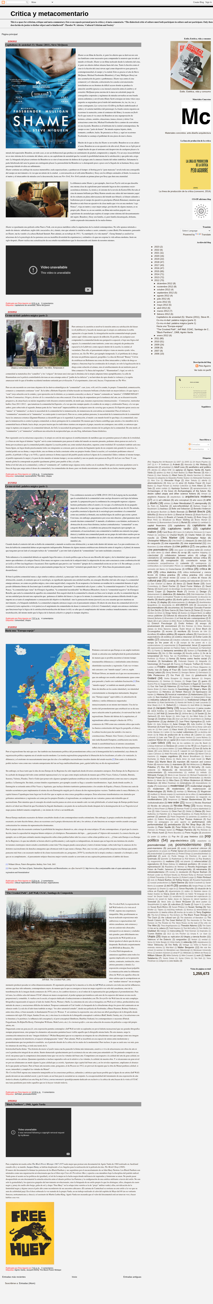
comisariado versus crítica (193, 558)
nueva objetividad (200, 809)
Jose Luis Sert (181, 719)
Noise (170, 808)
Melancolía (167, 770)
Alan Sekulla (162, 475)
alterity (204, 480)
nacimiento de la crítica (186, 794)
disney (153, 602)
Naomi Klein (174, 797)
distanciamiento (178, 602)
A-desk (176, 464)
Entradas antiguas (132, 1277)
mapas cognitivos (169, 756)
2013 (157, 277)
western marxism (163, 953)
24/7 (149, 464)
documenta (166, 605)
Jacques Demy (33, 1166)
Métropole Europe (39, 883)
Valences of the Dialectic (159, 939)
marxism (181, 761)
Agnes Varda (193, 470)
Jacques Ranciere (187, 708)
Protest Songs (185, 854)
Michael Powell (154, 778)
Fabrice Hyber (180, 648)
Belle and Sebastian (181, 508)
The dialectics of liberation (191, 918)
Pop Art (175, 836)
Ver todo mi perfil (202, 370)
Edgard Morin (196, 613)
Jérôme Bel (187, 714)
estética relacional (183, 637)
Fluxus (162, 659)
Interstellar (152, 702)
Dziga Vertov (171, 613)
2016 (157, 268)
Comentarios (197, 449)
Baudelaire (152, 509)
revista (172, 872)
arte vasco (197, 500)
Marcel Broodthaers (191, 756)
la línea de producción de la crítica (173, 735)
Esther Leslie (202, 637)
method (191, 772)
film (163, 653)
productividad (156, 854)
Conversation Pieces (171, 566)
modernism (158, 788)
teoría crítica (167, 912)
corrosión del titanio (156, 569)
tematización (153, 912)
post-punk (171, 848)
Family (157, 651)
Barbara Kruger (200, 506)
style (165, 904)
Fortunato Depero (186, 661)
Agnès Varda (20, 1270)
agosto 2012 (163, 295)
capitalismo (179, 525)
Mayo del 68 (180, 767)
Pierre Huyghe (191, 832)
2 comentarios (47, 881)
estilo (151, 639)
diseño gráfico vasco (185, 599)
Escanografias (154, 631)
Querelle (164, 859)
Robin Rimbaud (204, 877)
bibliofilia (151, 514)
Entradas (195, 444)
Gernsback (203, 672)
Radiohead (176, 859)
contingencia (201, 563)
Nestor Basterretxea (192, 799)
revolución (183, 872)
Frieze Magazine (200, 667)
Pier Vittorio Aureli (156, 832)
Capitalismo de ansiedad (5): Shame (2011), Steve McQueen (36, 45)
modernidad (177, 785)
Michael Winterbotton (191, 778)
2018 (157, 262)
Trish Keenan (190, 931)
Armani (204, 494)
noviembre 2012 (165, 286)
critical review (168, 578)
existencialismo (154, 645)
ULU (169, 934)
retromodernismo (156, 872)
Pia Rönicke (202, 830)
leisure (208, 740)
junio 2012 (162, 302)
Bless (161, 517)
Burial (184, 522)
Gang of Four (170, 669)
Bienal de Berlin (166, 515)
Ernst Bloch (201, 629)
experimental (169, 645)
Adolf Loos (179, 467)
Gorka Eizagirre (171, 678)
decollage (176, 589)
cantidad (204, 522)
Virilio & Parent (200, 945)
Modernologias (155, 791)
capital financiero (157, 525)
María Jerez (181, 759)
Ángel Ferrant (163, 486)
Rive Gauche (173, 877)
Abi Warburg (201, 464)
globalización (201, 675)
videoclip (187, 942)
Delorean (204, 589)
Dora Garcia (170, 610)
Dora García (184, 610)
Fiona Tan (168, 656)
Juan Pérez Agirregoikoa (190, 721)
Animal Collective (180, 486)
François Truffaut (192, 664)
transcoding (175, 931)
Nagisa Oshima (158, 797)
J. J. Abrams (182, 705)
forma (172, 658)
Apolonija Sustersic (180, 488)
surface (208, 904)
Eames (184, 613)
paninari (151, 816)
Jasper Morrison (175, 711)
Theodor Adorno (189, 925)
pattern (150, 819)
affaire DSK (167, 470)
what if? (176, 953)
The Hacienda (193, 920)
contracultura (153, 566)
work (198, 955)
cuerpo (183, 578)
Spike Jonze (173, 899)
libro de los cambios (181, 743)
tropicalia (204, 931)
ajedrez (160, 473)
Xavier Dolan (168, 958)
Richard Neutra (170, 875)
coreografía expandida (195, 565)
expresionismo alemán (160, 648)
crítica (189, 568)
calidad (194, 522)
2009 (157, 344)
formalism (152, 661)
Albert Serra (177, 475)
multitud (153, 794)
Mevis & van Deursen (177, 775)
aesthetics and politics (200, 467)
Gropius (178, 681)
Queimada (152, 859)
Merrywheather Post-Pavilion (193, 770)
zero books (174, 961)
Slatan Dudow (154, 894)
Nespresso (172, 799)
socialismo (177, 896)
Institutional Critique (197, 699)
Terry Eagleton (203, 912)
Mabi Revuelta (171, 754)
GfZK (99, 494)
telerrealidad (202, 910)
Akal (168, 473)
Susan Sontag (195, 907)
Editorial (170, 615)
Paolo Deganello (178, 817)
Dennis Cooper (155, 591)
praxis (164, 851)
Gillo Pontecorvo (156, 675)
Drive (159, 613)
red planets (185, 861)
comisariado (169, 558)
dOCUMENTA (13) (184, 605)
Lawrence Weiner (155, 740)
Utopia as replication (170, 936)
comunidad (19, 476)
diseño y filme (205, 600)
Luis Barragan (197, 751)
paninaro (162, 816)
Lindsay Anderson (155, 746)
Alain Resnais (194, 472)
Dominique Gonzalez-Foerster (197, 607)
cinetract (207, 550)
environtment (171, 626)
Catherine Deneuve (193, 532)
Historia (160, 694)
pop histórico (191, 836)
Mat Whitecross (193, 764)
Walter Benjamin (186, 947)
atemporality (201, 503)
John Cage (181, 716)
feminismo (153, 653)
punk (164, 856)
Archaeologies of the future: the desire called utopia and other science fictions (179, 492)
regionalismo (53, 883)
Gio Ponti (175, 675)
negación (203, 797)
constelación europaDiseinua (161, 563)
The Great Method (173, 920)
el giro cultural (162, 621)
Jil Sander (199, 713)
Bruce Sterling (183, 520)
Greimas (166, 681)
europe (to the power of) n (194, 643)
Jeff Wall (99, 984)
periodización (174, 824)
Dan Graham (156, 584)
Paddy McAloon (201, 814)
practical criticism (199, 848)
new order (173, 802)
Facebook (194, 648)
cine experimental (193, 543)
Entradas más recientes (14, 1277)
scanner (159, 886)
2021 (157, 253)
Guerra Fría (152, 684)
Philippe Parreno (184, 830)
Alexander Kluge (172, 480)
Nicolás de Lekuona (160, 806)
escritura (182, 631)
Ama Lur (171, 483)
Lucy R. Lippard (180, 751)
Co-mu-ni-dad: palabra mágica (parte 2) (26, 315)
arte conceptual (182, 500)
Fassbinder (203, 650)
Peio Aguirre (205, 366)
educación (182, 615)
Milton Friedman (169, 783)
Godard (152, 678)
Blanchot (151, 517)
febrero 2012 (163, 314)
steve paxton (201, 902)
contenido (184, 563)
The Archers (175, 915)
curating (171, 580)
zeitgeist (162, 961)
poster (183, 848)
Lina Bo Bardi (201, 743)
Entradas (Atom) (27, 1283)
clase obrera (171, 552)
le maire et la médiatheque (190, 740)
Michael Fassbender (199, 775)
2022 (157, 250)
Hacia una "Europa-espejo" (20, 630)
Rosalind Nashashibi (202, 880)
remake (204, 864)
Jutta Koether (197, 724)
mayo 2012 (163, 305)
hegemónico (153, 692)
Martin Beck (166, 761)
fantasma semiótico (173, 650)
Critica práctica (167, 575)
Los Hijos (152, 749)
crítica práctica (189, 575)
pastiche (204, 817)
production (206, 851)
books (190, 517)
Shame (163, 889)
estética (167, 637)
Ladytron (198, 735)
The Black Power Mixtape (50, 1270)
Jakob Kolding (157, 711)
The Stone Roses (179, 923)
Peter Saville (164, 827)
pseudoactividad (201, 854)
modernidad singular (200, 786)
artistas (167, 503)
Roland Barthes (165, 880)
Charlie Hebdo (194, 535)
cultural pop (154, 580)
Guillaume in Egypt (189, 684)
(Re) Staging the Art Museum (160, 462)
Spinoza (186, 899)
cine (200, 540)
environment (154, 626)
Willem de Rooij (201, 953)
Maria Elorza (166, 759)
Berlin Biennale (177, 512)
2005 (187, 462)
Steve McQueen (43, 305)
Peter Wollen (182, 827)
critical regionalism (23, 883)
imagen (187, 697)
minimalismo (185, 783)
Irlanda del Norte (185, 702)
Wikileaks (187, 953)
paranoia (193, 817)
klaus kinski (177, 729)
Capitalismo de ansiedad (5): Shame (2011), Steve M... (184, 317)
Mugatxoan (206, 791)
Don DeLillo (156, 610)
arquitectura (175, 497)
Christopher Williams (158, 540)
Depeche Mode (175, 591)
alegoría (161, 478)
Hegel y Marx (200, 689)
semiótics (183, 885)
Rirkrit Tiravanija (157, 877)
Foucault (166, 664)
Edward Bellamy (154, 618)
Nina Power (160, 809)
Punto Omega (178, 856)
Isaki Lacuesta (202, 702)
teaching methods (175, 910)
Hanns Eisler (153, 689)
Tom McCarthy (190, 928)
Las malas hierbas (184, 737)
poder (153, 837)
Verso (150, 942)
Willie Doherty (172, 955)
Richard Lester (154, 875)
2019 (157, 259)
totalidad (152, 931)
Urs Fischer (181, 934)
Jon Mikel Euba (196, 716)
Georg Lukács (154, 672)
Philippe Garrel (165, 830)
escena (169, 631)
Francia (177, 664)
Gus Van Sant (156, 686)
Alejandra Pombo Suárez (179, 478)
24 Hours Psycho (200, 462)
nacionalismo (30, 476)
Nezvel (188, 803)
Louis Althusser (185, 748)
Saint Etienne (177, 882)
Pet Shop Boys (193, 824)
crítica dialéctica (168, 572)
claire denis (156, 553)
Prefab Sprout (177, 851)
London (181, 746)
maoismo (151, 756)
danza (179, 583)
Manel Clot (203, 754)
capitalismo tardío (179, 528)
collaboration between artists (179, 555)
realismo (170, 861)
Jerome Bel (173, 713)
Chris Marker (169, 537)
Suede (187, 904)
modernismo (178, 788)
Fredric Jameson (167, 666)
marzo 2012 (163, 311)
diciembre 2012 (165, 283)
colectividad (153, 555)
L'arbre (166, 732)
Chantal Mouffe (177, 535)
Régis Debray (169, 864)
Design (203, 591)
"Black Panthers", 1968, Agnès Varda (25, 1104)
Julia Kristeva (163, 724)
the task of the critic (199, 923)
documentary (174, 607)
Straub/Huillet (153, 904)
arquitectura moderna (198, 496)
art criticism (164, 500)
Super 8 (197, 904)
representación (154, 867)
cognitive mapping (199, 553)
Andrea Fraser (194, 483)
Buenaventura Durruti (169, 522)
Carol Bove (167, 532)
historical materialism (177, 694)
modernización (199, 789)
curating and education (189, 581)
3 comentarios (47, 474)
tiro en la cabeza (157, 928)
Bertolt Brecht (197, 511)
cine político (201, 546)
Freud (186, 667)
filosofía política (192, 653)
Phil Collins (197, 827)
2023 (157, 246)
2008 (157, 347)
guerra (204, 681)
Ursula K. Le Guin (198, 934)
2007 (157, 350)
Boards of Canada (175, 517)
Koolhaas (192, 729)
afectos (154, 470)
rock (152, 880)
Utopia (49, 476)
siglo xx (172, 889)
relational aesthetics (188, 864)
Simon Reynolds (186, 888)
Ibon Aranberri (162, 697)
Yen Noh (198, 958)
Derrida (191, 592)
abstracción (153, 467)
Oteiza (198, 811)
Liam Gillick (158, 742)
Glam (188, 675)
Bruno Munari (201, 520)
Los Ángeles (202, 746)
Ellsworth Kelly (204, 621)
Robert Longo (188, 877)
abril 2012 (162, 308)
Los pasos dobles (166, 749)
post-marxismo (155, 848)
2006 (157, 353)
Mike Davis (174, 780)
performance (198, 822)
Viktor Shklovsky (156, 945)
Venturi (194, 939)
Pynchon (193, 856)
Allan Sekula (191, 480)
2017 (157, 265)
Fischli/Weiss (183, 656)
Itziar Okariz (153, 705)
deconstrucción (190, 589)
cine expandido (171, 543)
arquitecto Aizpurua (156, 497)
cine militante (165, 546)
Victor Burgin (161, 942)
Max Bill (165, 767)
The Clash (152, 917)
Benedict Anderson (202, 508)
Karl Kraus (178, 727)
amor (181, 483)
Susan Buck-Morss (159, 907)
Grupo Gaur (191, 681)
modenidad (162, 786)
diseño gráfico (165, 599)
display (163, 602)
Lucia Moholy (163, 751)
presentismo (192, 851)
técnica (190, 910)
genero (204, 670)
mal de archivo (187, 753)
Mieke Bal (161, 780)
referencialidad (200, 861)
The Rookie (163, 923)
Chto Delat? (177, 541)
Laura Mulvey (202, 737)
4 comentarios (47, 618)
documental (202, 605)
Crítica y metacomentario (53, 1079)
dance (169, 583)
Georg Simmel (172, 672)
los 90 (191, 746)
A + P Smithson (162, 464)
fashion (191, 651)
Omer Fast (177, 811)
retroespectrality (184, 869)
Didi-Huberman (197, 594)
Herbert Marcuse (183, 692)
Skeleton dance (201, 891)
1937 (179, 462)
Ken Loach (163, 729)
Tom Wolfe (203, 928)
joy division (169, 721)
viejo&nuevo (202, 942)
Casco (179, 532)
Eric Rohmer (187, 626)
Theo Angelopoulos (169, 926)
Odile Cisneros (161, 811)
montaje (180, 791)
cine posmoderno (158, 549)
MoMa (170, 791)
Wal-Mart (170, 947)
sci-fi (170, 885)
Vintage (186, 945)
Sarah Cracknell (195, 883)
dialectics (181, 594)
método (203, 772)
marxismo (177, 764)
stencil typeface (201, 899)
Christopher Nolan (196, 538)
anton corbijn (161, 488)
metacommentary (175, 772)
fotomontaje (153, 664)
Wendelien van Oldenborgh (178, 950)
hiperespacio (201, 692)
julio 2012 (162, 298)
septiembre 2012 (165, 292)
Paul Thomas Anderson (191, 819)
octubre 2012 (164, 289)
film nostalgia (175, 653)
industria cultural (158, 699)
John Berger (166, 716)
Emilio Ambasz (186, 623)
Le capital (171, 740)
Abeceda (188, 464)
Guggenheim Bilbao (169, 684)
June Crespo (179, 724)
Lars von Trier (165, 737)
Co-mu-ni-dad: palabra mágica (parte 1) (26, 486)
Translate (206, 234)
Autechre (164, 506)
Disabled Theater (172, 597)
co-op (184, 552)
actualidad (166, 467)
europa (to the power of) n (161, 642)
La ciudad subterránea (183, 732)
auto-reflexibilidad (181, 506)
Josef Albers (196, 719)
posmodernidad (156, 844)
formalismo (167, 661)
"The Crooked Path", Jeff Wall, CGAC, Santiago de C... (183, 329)
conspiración (172, 560)
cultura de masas (199, 578)
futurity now (153, 670)
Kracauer (204, 729)
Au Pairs (151, 506)
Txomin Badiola (155, 934)
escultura (152, 634)
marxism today (163, 764)
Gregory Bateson (191, 678)
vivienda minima (155, 947)
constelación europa (196, 560)
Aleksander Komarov (202, 478)
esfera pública (167, 634)
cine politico (182, 546)
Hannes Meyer (200, 686)
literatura (170, 746)
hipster (150, 694)
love (197, 748)
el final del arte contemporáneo (191, 618)
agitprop (179, 470)
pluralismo (206, 833)
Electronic (189, 621)
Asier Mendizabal (182, 503)
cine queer (179, 550)
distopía (192, 602)
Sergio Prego (197, 886)
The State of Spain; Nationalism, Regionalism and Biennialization (43, 868)
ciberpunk (189, 540)
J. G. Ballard (167, 705)
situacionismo (174, 891)
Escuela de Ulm (199, 631)
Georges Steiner (188, 672)
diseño (151, 599)
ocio (149, 811)
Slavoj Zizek (169, 894)
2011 (157, 338)
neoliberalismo (155, 799)
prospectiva (170, 854)
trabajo (163, 931)
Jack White (195, 705)
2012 (157, 280)
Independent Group (202, 697)
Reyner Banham (200, 872)
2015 (157, 271)
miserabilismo (202, 783)
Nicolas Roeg (182, 805)
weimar (160, 950)
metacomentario (155, 772)
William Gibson (155, 955)
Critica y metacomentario (50, 13)
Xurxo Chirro (184, 958)
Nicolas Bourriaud (203, 803)
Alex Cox (155, 480)
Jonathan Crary (165, 719)
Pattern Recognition (166, 819)
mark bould (196, 759)
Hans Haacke (168, 689)
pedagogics (164, 822)
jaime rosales (205, 708)
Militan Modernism (192, 780)
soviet (161, 899)
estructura (164, 640)
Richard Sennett (204, 875)
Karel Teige (165, 727)
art (154, 500)
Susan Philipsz (178, 907)
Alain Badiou (179, 473)
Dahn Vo (207, 581)
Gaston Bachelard (189, 670)
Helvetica (166, 692)
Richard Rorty (187, 875)
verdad (205, 939)
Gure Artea (206, 684)
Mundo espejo (167, 794)
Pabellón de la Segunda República (175, 814)
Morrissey (192, 791)
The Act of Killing (158, 915)
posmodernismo (29, 1094)
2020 (157, 256)
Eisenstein (169, 618)
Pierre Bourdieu (175, 833)
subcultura (175, 904)
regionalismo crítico (100, 720)
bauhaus (164, 508)
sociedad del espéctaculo (196, 896)
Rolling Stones (182, 880)
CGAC (112, 910)
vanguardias (181, 939)
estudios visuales (200, 640)
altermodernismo (155, 483)
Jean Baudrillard (194, 711)
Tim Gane (206, 926)
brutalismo (152, 522)
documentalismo (156, 607)
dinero (159, 597)
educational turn (199, 615)
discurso (204, 597)
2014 (157, 274)
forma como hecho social (193, 658)
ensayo (203, 623)
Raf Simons (190, 859)
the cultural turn (168, 917)
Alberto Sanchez (194, 475)
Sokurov (151, 899)
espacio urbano (185, 634)
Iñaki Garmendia (167, 702)
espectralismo (154, 637)
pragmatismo (153, 851)
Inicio (74, 1277)
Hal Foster (184, 686)
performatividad (155, 824)
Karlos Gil (190, 727)
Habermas (171, 686)
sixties (187, 891)
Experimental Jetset (188, 645)
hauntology (183, 689)
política (164, 837)
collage (203, 555)
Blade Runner (202, 515)
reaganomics (156, 861)
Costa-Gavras (175, 569)
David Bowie (193, 583)
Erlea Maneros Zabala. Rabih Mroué (174, 629)
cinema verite (193, 550)
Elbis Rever (177, 621)
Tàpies (160, 910)
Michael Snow (172, 778)
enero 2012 (163, 335)
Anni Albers (197, 486)
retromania (201, 869)
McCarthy (196, 767)
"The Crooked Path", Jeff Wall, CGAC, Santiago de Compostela (39, 893)
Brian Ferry (153, 520)
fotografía (203, 661)
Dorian (197, 610)
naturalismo (190, 797)
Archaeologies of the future (160, 491)
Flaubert (196, 656)
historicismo (197, 694)
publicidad (152, 856)
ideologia (176, 697)
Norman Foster (183, 809)
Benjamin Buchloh (159, 512)
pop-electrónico (179, 840)
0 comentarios (47, 303)
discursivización (190, 597)
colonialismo (153, 558)
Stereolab (152, 902)
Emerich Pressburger (162, 623)
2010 (157, 341)
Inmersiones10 (177, 700)
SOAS (181, 894)
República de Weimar (174, 867)
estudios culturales (181, 640)
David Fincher (168, 586)
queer (204, 856)
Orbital (188, 811)
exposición (206, 645)
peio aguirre (180, 822)
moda (150, 786)
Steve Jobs (166, 902)
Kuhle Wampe (154, 732)
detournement (153, 594)
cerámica (162, 535)
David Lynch (163, 589)
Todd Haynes (174, 928)
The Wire (41, 476)
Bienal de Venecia (184, 514)
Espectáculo (202, 634)
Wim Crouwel (187, 955)
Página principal (9, 34)
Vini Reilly (173, 945)
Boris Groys (202, 517)
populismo (202, 841)
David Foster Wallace (190, 586)
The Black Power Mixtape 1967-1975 (48, 1164)
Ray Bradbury (205, 859)
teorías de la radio (185, 912)
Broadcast (167, 520)
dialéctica (167, 594)
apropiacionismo (200, 488)
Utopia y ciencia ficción (195, 936)
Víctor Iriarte (175, 942)
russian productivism (159, 883)
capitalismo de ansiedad (25, 305)
